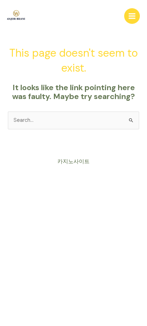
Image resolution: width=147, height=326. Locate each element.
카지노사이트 (73, 161)
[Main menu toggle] (132, 16)
